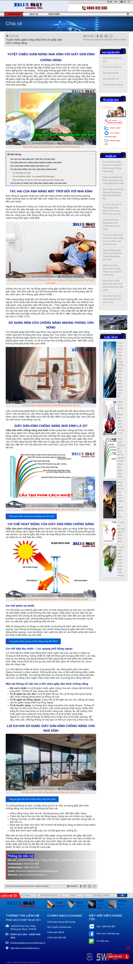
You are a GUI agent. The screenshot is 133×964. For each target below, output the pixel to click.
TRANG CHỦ (14, 14)
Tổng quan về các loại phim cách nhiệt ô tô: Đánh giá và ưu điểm (121, 499)
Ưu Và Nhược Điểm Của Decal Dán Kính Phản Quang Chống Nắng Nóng (112, 166)
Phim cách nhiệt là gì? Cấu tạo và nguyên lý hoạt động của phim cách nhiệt (121, 458)
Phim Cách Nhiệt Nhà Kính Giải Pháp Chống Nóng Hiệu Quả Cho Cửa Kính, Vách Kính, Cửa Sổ (121, 369)
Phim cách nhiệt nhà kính (112, 59)
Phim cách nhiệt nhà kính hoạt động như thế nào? (31, 516)
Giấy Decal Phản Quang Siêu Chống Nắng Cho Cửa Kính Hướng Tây (112, 270)
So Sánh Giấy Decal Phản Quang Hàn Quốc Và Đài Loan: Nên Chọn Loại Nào (112, 209)
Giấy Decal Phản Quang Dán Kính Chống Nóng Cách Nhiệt (111, 224)
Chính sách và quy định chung (61, 922)
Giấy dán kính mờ (111, 79)
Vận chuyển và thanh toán (59, 927)
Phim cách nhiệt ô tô (112, 67)
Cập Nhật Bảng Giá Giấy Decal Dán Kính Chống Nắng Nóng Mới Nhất (112, 255)
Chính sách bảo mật (56, 937)
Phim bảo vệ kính (111, 73)
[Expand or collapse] (93, 154)
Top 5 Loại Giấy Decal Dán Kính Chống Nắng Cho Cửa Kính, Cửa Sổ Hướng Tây (113, 239)
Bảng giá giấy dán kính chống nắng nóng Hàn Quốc (32, 799)
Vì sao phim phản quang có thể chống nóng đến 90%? (33, 641)
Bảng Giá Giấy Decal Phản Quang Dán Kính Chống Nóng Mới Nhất (113, 180)
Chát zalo (115, 128)
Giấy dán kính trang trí (113, 85)
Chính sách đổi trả (55, 932)
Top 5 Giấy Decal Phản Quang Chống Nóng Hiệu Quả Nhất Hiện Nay (113, 194)
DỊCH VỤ (34, 14)
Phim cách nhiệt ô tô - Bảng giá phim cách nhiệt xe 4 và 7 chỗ (121, 417)
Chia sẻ (14, 36)
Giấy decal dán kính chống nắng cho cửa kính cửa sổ (112, 299)
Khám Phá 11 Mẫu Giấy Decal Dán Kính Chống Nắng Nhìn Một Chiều (113, 285)
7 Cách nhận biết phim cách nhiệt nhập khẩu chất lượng (121, 561)
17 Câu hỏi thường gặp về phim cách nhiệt (121, 531)
